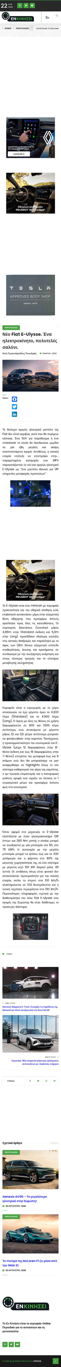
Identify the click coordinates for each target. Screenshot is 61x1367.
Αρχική (8, 28)
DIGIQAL (37, 1361)
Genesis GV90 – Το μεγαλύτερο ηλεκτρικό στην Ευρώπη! (24, 1199)
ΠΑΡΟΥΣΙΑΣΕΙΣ (22, 28)
